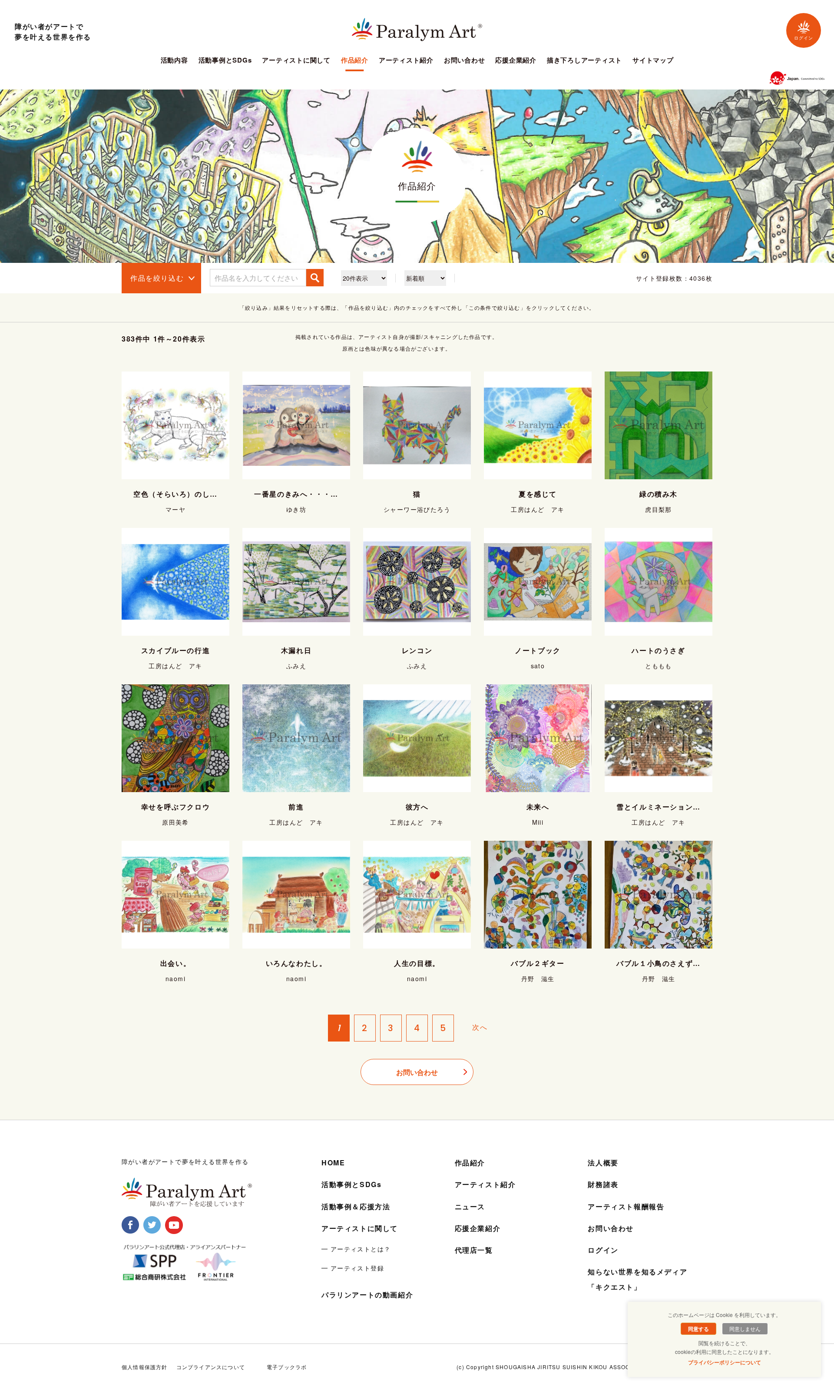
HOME (333, 1163)
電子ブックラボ (287, 1366)
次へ (479, 1027)
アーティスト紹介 (406, 61)
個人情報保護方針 (145, 1366)
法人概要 (603, 1163)
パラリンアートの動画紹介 (367, 1295)
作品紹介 (354, 61)
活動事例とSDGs (225, 61)
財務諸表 (603, 1184)
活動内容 (174, 61)
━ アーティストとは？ (356, 1248)
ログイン (803, 38)
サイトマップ (653, 61)
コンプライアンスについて (210, 1366)
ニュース (470, 1206)
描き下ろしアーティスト (584, 61)
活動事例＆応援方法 (355, 1206)
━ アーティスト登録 (352, 1268)
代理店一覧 (474, 1250)
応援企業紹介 (515, 61)
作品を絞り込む (157, 278)
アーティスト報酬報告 (626, 1206)
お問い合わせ (464, 61)
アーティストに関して (296, 61)
